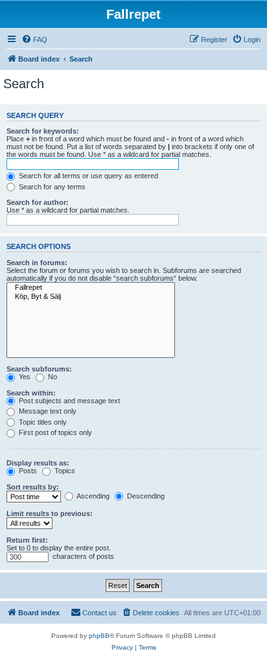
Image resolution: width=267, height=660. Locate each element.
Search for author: (37, 202)
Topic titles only (42, 422)
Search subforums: (39, 369)
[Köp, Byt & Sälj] (91, 296)
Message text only (46, 411)
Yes (23, 377)
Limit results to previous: (49, 513)
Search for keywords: (42, 131)
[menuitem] (34, 39)
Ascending (92, 496)
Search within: (31, 393)
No (51, 377)
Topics (63, 471)
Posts (27, 471)
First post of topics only (54, 432)
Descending (145, 496)
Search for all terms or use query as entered (87, 176)
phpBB (99, 635)
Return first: (27, 540)
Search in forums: (36, 262)
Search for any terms (51, 187)
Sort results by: (32, 487)
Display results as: (37, 463)
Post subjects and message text (68, 401)
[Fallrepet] (91, 287)
